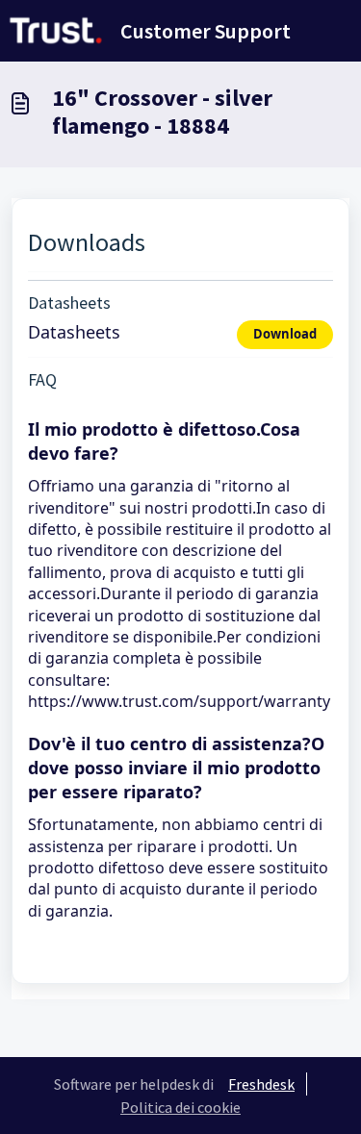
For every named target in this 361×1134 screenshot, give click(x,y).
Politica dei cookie (180, 1107)
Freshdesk (261, 1084)
